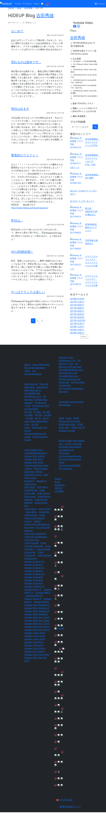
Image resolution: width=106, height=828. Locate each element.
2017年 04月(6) (77, 317)
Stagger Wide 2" (43, 592)
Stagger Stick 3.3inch (34, 456)
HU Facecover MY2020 (69, 465)
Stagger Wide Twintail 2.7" (37, 608)
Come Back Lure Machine (71, 401)
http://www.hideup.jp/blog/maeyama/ (29, 207)
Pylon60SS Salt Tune (68, 376)
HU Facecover (65, 468)
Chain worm (30, 484)
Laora (27, 427)
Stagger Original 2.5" (34, 567)
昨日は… (16, 220)
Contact (101, 3)
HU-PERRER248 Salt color (71, 369)
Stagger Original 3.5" (34, 574)
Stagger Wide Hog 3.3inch (37, 626)
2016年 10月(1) (77, 329)
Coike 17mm (44, 508)
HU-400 (47, 415)
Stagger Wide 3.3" (33, 598)
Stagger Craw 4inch (34, 642)
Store (36, 3)
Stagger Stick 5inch (33, 462)
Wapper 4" (42, 481)
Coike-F (28, 521)
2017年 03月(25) (77, 320)
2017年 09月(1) (77, 305)
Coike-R (37, 521)
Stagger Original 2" (33, 564)
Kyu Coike (29, 527)
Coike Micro (31, 512)
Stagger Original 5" (33, 580)
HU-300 (46, 412)
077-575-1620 (65, 799)
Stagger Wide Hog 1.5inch (37, 617)
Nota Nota (29, 387)
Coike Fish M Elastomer (35, 536)
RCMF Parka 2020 (67, 424)
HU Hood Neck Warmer (70, 456)
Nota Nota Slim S (32, 390)
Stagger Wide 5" (42, 601)
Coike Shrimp (30, 490)
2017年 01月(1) (77, 323)
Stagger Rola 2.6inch (34, 651)
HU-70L (34, 424)
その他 (61, 628)
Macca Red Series (41, 364)
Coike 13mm (30, 508)
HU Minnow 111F (32, 396)
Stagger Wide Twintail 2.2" (37, 605)
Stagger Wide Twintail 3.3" (37, 611)
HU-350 (38, 415)
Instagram (60, 485)
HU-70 (38, 418)
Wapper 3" (29, 481)
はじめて (17, 31)
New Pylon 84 (31, 384)
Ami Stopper (65, 404)
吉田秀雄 (28, 8)
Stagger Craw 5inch (34, 645)
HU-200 (37, 412)
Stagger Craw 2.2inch (34, 632)
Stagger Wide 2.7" (34, 595)
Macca (27, 364)
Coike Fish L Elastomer (35, 533)
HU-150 (28, 412)
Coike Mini (44, 512)
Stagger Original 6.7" (34, 586)
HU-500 (29, 418)
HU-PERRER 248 (32, 393)
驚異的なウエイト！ (25, 155)
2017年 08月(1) (77, 308)
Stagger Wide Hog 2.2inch (37, 620)
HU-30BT (28, 415)
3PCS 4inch (42, 487)
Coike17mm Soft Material (36, 524)
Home (18, 3)
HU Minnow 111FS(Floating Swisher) (35, 399)
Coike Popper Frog (33, 450)
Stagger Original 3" (33, 570)
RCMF (61, 418)
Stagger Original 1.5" (34, 561)
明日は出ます (20, 109)
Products (27, 3)
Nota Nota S (42, 387)
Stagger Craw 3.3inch (34, 639)
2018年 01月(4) (77, 298)
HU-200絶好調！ (22, 252)
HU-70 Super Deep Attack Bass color (36, 421)
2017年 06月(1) (77, 311)
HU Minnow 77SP (40, 405)
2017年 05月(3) (77, 314)
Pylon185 (43, 384)
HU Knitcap (64, 453)
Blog (19, 8)
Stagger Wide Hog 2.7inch (37, 623)
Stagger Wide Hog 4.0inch (37, 629)
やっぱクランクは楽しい (28, 292)
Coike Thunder (31, 543)
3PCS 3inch (29, 487)
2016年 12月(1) (77, 326)
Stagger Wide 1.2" (33, 589)
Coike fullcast (30, 515)
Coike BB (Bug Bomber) (35, 453)
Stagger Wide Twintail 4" (36, 614)
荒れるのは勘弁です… (26, 62)
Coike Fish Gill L (31, 539)
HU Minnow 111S (67, 360)
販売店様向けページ (71, 806)
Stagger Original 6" (33, 583)
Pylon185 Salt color (68, 373)
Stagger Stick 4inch (33, 459)
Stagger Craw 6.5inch (34, 648)
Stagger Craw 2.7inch (34, 636)
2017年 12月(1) (77, 301)
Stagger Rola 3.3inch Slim (36, 654)
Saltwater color (66, 357)
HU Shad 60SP (31, 408)
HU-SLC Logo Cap (73, 443)
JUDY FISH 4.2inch (33, 474)
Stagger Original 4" (33, 577)
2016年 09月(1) (77, 332)
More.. (84, 336)
